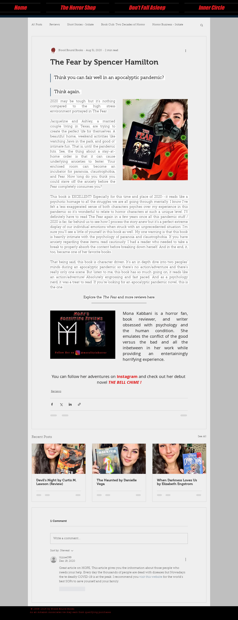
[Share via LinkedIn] (70, 409)
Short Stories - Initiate (80, 24)
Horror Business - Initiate (167, 24)
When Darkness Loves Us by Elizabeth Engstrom (177, 487)
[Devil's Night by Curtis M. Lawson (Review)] (59, 464)
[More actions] (185, 50)
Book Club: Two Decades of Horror (123, 24)
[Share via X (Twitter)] (61, 409)
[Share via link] (79, 409)
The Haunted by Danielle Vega (117, 487)
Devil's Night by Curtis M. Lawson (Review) (56, 487)
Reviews (54, 24)
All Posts (37, 24)
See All (202, 442)
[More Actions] (185, 564)
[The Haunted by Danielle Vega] (119, 464)
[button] (201, 24)
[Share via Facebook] (52, 409)
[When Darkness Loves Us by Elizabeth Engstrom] (179, 464)
